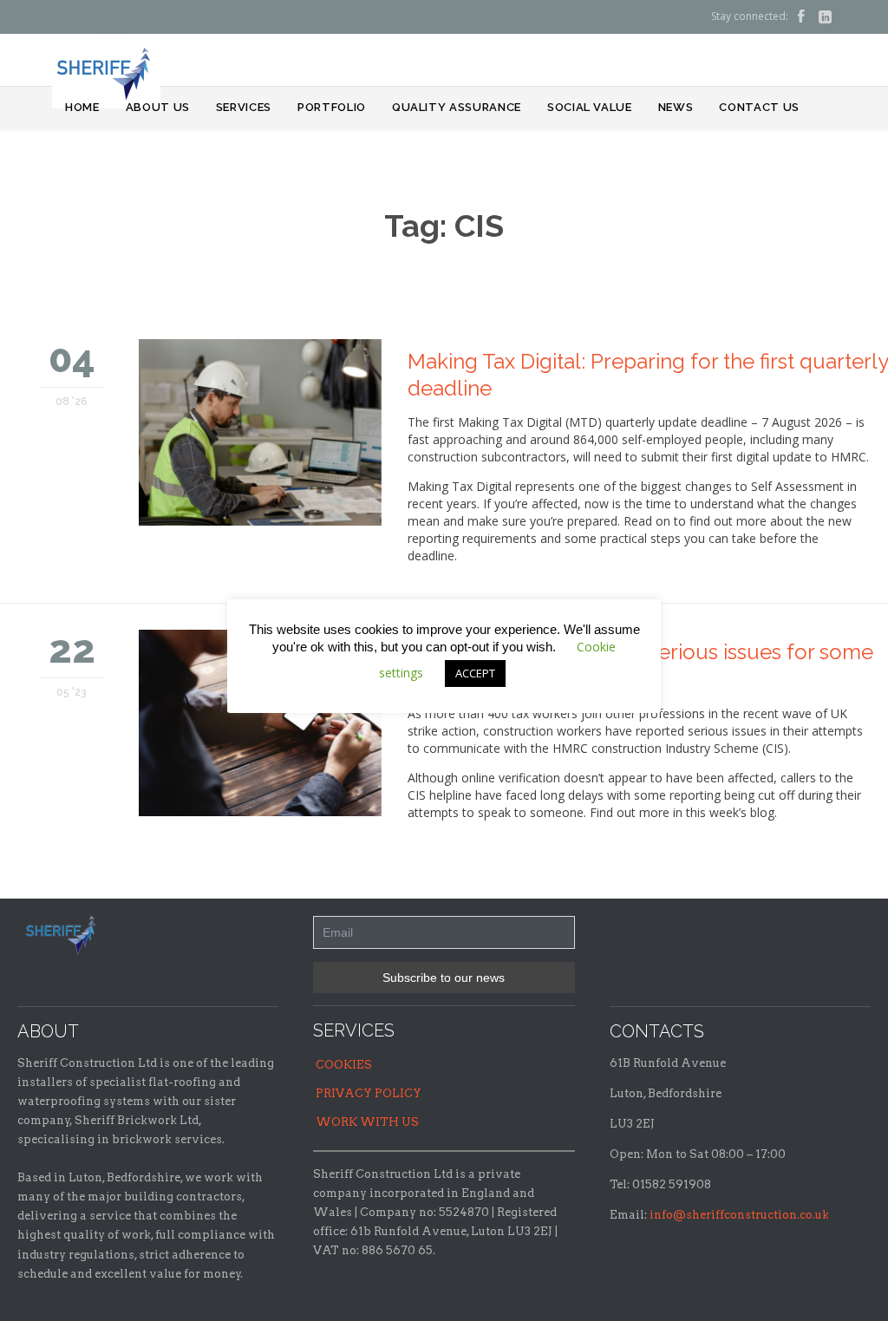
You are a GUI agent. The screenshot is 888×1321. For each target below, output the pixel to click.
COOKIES (344, 1064)
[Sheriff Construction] (106, 71)
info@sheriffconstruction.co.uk (739, 1214)
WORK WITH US (367, 1121)
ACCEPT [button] (475, 673)
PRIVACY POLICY (368, 1093)
